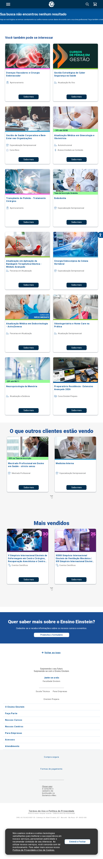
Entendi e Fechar (77, 841)
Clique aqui (47, 786)
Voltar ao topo (52, 652)
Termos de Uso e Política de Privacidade (51, 811)
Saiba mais (28, 96)
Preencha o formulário (51, 635)
